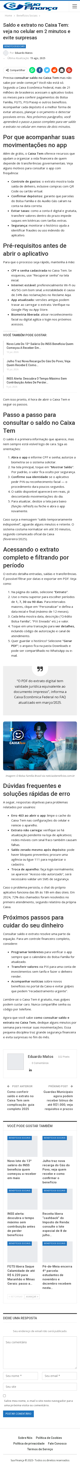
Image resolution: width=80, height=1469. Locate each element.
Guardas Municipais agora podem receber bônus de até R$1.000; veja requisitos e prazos (58, 1100)
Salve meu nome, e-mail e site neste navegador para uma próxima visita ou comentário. (38, 1403)
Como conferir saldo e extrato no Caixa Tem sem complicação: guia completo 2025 (20, 1100)
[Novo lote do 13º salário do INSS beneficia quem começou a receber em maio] (22, 1146)
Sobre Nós (25, 1437)
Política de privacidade (29, 1443)
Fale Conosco (57, 1443)
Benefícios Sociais (14, 46)
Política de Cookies (49, 1437)
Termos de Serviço (40, 1449)
